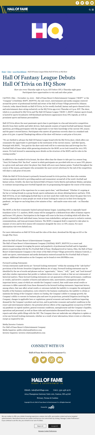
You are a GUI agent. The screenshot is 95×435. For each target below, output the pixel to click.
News (9, 72)
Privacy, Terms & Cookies (47, 398)
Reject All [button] (40, 426)
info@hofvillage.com (40, 390)
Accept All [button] (54, 426)
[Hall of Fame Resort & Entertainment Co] (18, 10)
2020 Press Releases (19, 72)
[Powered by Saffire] (51, 407)
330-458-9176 (65, 390)
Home (4, 72)
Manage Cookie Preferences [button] (47, 431)
